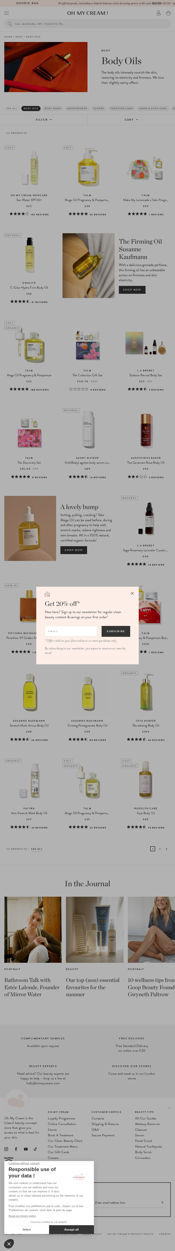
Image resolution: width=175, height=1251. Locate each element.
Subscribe (116, 631)
